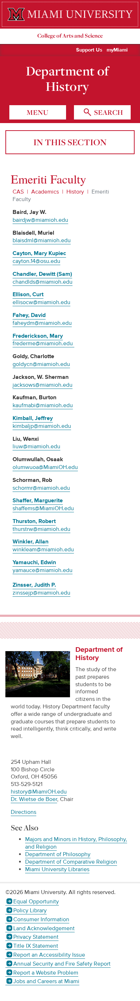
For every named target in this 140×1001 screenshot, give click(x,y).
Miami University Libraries (57, 869)
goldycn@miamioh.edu (41, 364)
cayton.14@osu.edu (36, 261)
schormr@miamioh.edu (41, 488)
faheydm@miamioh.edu (42, 323)
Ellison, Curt (28, 294)
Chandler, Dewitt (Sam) (42, 274)
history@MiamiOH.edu (39, 791)
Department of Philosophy (57, 854)
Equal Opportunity (36, 901)
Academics (45, 191)
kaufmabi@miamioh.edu (43, 405)
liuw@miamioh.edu (36, 446)
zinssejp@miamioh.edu (41, 592)
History (75, 191)
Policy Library (30, 910)
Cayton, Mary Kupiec (39, 253)
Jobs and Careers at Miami (46, 981)
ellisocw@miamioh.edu (41, 302)
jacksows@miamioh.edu (43, 385)
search (108, 112)
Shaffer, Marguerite (38, 500)
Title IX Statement (35, 945)
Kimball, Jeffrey (33, 418)
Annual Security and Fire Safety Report (62, 963)
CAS (18, 191)
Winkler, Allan (30, 542)
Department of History (67, 78)
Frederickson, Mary (38, 336)
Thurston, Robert (34, 521)
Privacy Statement (36, 937)
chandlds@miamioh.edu (43, 281)
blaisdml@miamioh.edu (42, 240)
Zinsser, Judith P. (34, 585)
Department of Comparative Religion (71, 861)
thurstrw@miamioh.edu (41, 529)
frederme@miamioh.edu (43, 343)
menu (37, 112)
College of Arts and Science (70, 35)
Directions (23, 812)
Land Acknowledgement (44, 928)
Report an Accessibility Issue (49, 954)
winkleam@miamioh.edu (43, 549)
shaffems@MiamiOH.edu (43, 508)
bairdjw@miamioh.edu (40, 220)
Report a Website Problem (45, 972)
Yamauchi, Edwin (34, 562)
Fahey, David (29, 315)
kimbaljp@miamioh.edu (42, 426)
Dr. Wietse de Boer (34, 799)
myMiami (117, 50)
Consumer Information (41, 919)
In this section (70, 142)
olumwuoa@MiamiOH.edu (45, 467)
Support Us (89, 50)
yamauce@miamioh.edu (43, 570)
